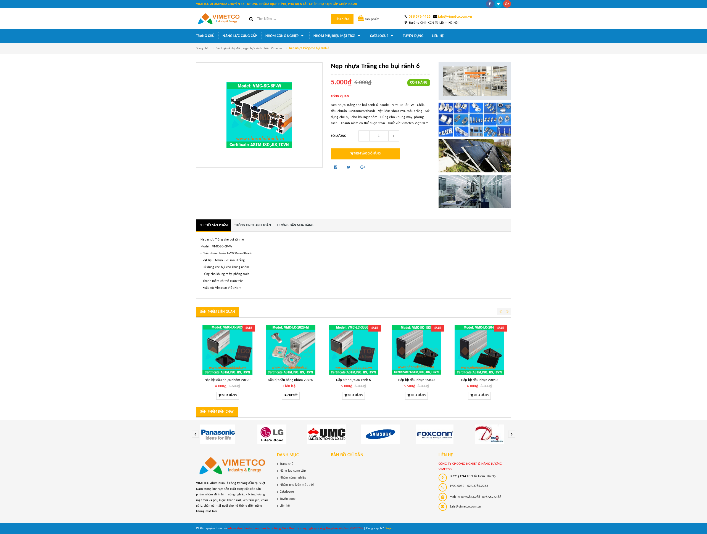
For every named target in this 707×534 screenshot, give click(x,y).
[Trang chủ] (219, 18)
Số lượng (339, 136)
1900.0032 (457, 486)
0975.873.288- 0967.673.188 (481, 497)
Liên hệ (438, 36)
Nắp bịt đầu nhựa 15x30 (416, 380)
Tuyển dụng (413, 36)
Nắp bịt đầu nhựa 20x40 (479, 380)
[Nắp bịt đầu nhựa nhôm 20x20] (227, 350)
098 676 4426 (420, 16)
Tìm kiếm (342, 19)
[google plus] (507, 4)
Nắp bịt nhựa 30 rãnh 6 (353, 380)
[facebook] (490, 4)
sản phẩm (372, 19)
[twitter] (498, 4)
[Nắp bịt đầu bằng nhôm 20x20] (290, 350)
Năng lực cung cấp (240, 36)
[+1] (362, 167)
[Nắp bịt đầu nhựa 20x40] (479, 350)
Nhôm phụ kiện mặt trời (334, 36)
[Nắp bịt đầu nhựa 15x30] (416, 350)
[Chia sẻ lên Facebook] (336, 167)
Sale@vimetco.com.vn (454, 16)
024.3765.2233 (477, 486)
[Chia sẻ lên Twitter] (349, 167)
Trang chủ (205, 36)
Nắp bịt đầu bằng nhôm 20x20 (290, 380)
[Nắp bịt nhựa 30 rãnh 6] (353, 350)
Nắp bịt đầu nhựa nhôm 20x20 (228, 380)
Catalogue (379, 36)
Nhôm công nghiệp (282, 36)
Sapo (389, 528)
